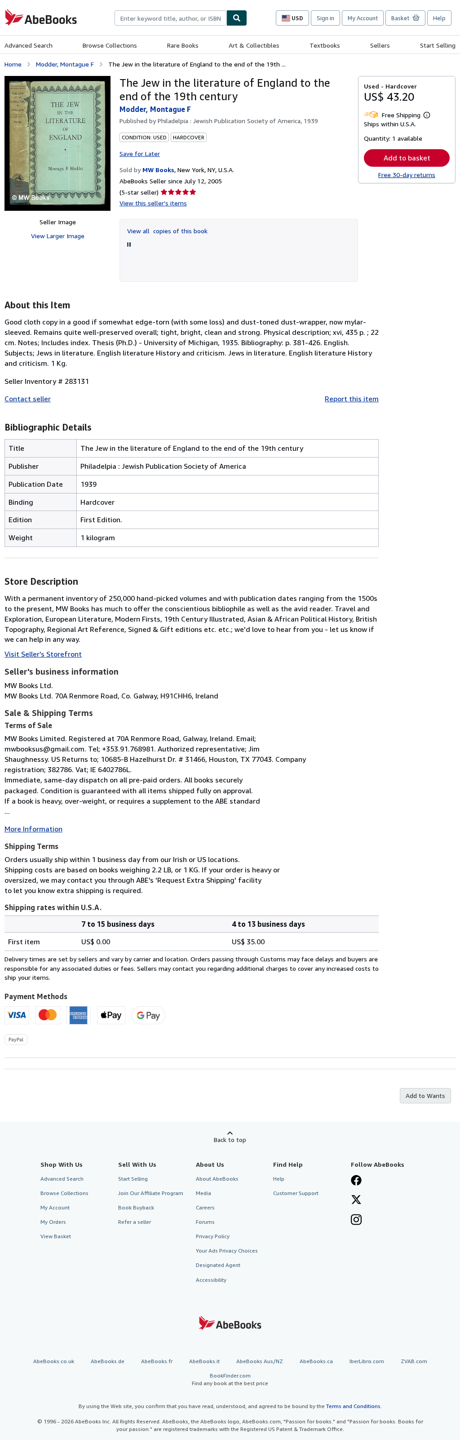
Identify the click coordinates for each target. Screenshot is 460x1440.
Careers (205, 1207)
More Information (33, 828)
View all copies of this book (167, 231)
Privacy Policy (213, 1236)
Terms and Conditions (353, 1406)
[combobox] (170, 18)
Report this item (352, 398)
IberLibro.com (366, 1361)
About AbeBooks (217, 1178)
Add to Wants (425, 1095)
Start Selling (438, 45)
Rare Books (183, 45)
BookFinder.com (230, 1379)
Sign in (325, 18)
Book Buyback (136, 1207)
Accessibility (211, 1279)
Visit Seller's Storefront (43, 653)
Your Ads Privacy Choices (227, 1250)
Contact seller (27, 398)
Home (13, 64)
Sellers (380, 45)
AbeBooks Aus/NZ (259, 1361)
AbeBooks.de (107, 1361)
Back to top (230, 1139)
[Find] (237, 18)
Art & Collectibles (254, 45)
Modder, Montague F (65, 64)
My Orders (53, 1221)
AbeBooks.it (204, 1361)
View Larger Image (57, 236)
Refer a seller (134, 1221)
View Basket (55, 1236)
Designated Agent (218, 1265)
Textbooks (325, 45)
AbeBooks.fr (156, 1361)
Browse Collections (110, 45)
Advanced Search (28, 45)
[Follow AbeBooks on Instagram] (356, 1220)
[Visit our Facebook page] (356, 1181)
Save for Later (139, 153)
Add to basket (407, 157)
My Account (363, 18)
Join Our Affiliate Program (150, 1193)
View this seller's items (153, 203)
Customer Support (295, 1193)
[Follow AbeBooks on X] (356, 1200)
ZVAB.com (414, 1361)
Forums (205, 1221)
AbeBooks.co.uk (53, 1361)
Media (203, 1193)
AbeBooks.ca (316, 1361)
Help (439, 18)
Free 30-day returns (406, 174)
